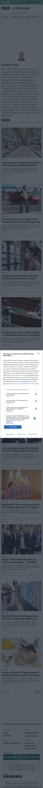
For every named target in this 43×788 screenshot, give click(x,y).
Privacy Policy (32, 434)
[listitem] (21, 390)
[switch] (35, 394)
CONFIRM (12, 427)
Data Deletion (10, 434)
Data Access (21, 434)
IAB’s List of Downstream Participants (24, 383)
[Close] (39, 354)
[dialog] (21, 394)
